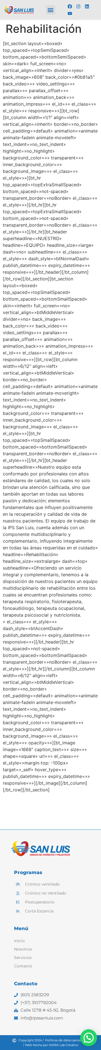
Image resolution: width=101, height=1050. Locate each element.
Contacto (23, 965)
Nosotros (23, 949)
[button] (50, 10)
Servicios (23, 957)
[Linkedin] (87, 6)
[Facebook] (70, 6)
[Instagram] (78, 6)
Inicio (19, 940)
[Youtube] (70, 13)
